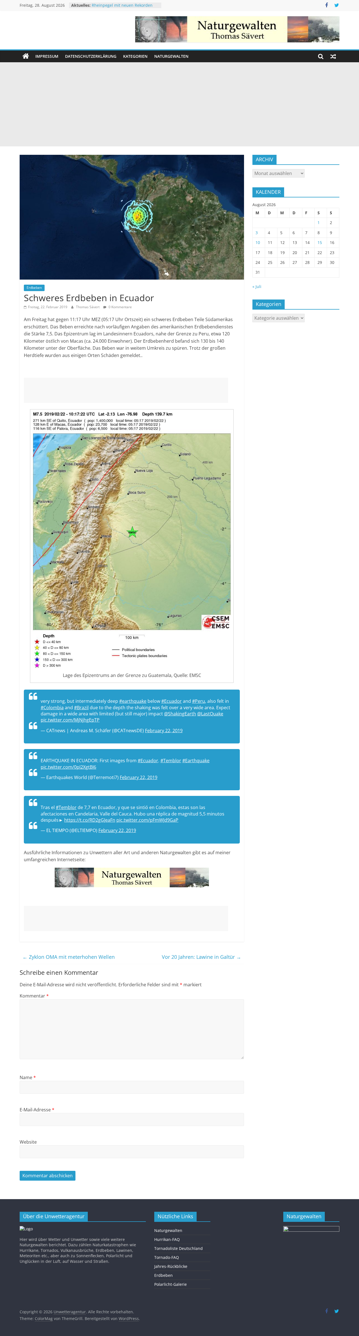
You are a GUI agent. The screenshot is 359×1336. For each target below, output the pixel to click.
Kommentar (34, 996)
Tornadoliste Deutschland (178, 1248)
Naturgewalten (171, 56)
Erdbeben (34, 287)
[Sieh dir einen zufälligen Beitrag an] (333, 56)
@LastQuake (210, 714)
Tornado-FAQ (166, 1257)
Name (28, 1077)
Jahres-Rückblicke (170, 1266)
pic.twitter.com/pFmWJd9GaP (147, 820)
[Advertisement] (179, 104)
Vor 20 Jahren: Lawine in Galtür (201, 956)
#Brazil (81, 707)
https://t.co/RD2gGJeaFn (89, 820)
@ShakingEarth (180, 714)
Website (28, 1142)
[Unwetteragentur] (26, 56)
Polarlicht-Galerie (170, 1284)
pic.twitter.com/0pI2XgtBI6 (68, 767)
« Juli (256, 286)
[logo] (26, 1228)
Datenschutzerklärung (90, 56)
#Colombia (52, 707)
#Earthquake (196, 760)
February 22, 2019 (164, 730)
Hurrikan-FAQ (167, 1239)
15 (319, 242)
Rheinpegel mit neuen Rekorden (122, 6)
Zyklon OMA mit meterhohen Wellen (68, 956)
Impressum (46, 56)
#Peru (198, 701)
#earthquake (132, 701)
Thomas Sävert (88, 307)
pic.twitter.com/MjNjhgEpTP (70, 720)
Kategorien (135, 56)
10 (258, 242)
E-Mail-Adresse (37, 1110)
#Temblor (170, 760)
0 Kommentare (120, 307)
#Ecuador (171, 701)
